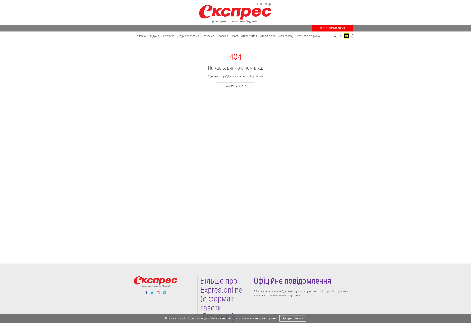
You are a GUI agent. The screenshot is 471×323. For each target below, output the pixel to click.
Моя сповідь (286, 36)
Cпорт (234, 36)
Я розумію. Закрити (292, 318)
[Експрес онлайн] (235, 13)
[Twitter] (261, 4)
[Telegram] (269, 4)
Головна (141, 36)
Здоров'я (222, 36)
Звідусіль (154, 36)
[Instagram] (265, 4)
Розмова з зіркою (308, 36)
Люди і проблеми (188, 36)
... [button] (325, 36)
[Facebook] (257, 4)
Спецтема (208, 36)
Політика (168, 36)
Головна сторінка (236, 85)
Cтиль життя (249, 36)
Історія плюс (268, 36)
